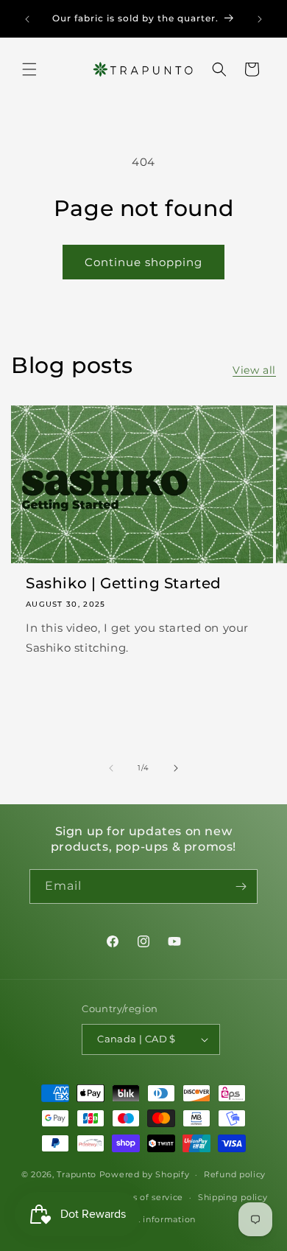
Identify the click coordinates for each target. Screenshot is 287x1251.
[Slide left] (111, 768)
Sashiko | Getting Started (124, 583)
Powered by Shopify (144, 1174)
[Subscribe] (240, 886)
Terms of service (146, 1197)
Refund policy (235, 1174)
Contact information (151, 1219)
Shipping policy (233, 1197)
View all (254, 370)
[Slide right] (176, 768)
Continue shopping (143, 262)
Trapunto (76, 1174)
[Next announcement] (260, 19)
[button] (29, 69)
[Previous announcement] (27, 19)
